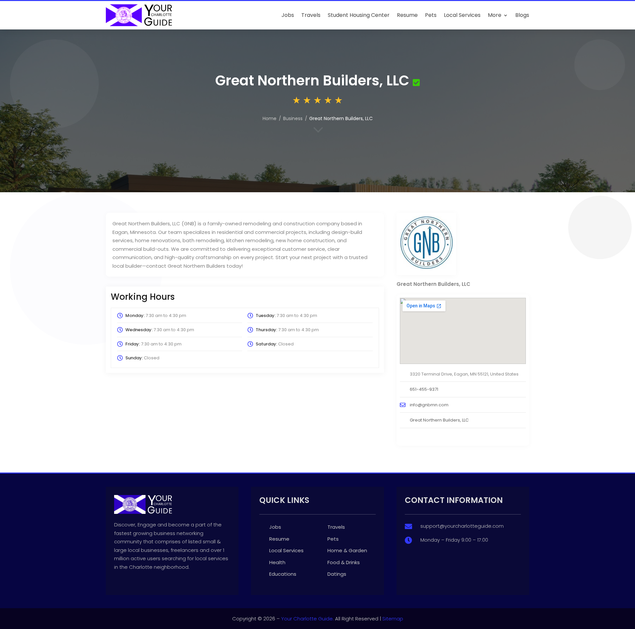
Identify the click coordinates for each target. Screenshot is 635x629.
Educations (282, 573)
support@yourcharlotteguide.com (462, 525)
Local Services (462, 15)
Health (277, 562)
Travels (310, 15)
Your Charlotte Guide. (307, 618)
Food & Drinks (343, 562)
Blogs (522, 15)
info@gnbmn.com (429, 405)
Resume (407, 15)
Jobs (287, 15)
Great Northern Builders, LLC (439, 420)
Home (269, 118)
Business (293, 118)
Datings (336, 573)
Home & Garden (347, 550)
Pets (431, 15)
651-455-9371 (424, 389)
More (494, 15)
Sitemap (392, 618)
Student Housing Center (359, 15)
